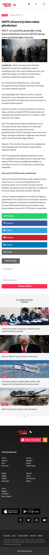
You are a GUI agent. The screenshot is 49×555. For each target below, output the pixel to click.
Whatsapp (9, 216)
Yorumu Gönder (24, 286)
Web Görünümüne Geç (24, 551)
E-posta (9, 252)
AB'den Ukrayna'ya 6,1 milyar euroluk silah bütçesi (19, 409)
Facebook (9, 223)
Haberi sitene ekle (32, 440)
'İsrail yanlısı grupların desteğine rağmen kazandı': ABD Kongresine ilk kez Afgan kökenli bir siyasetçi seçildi (21, 383)
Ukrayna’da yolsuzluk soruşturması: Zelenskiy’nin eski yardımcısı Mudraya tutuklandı (21, 330)
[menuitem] (29, 4)
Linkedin (9, 245)
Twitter (9, 230)
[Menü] (44, 4)
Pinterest (9, 237)
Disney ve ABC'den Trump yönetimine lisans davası (20, 356)
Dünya (5, 15)
